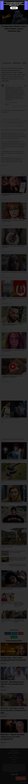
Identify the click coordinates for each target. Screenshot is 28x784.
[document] (14, 392)
